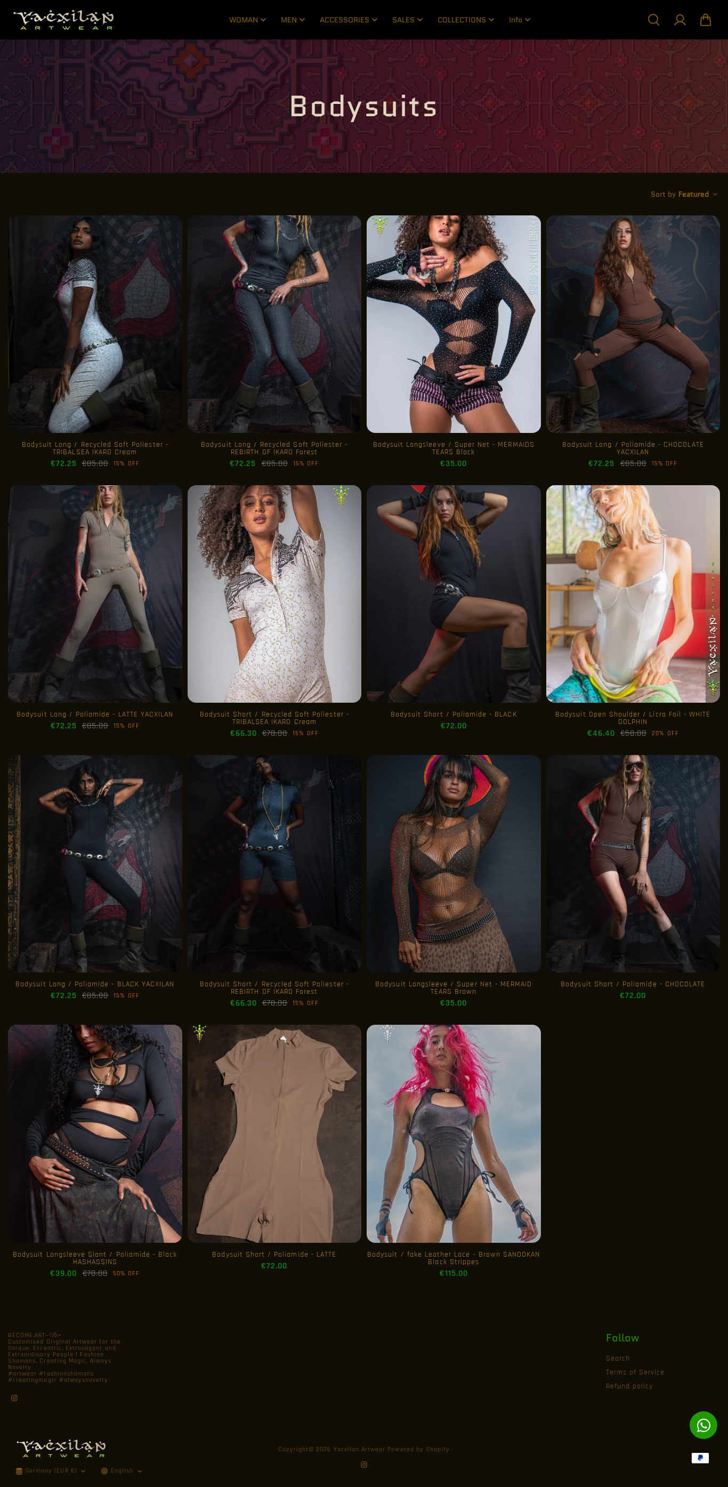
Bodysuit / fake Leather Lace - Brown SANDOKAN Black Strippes (453, 1258)
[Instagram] (14, 1398)
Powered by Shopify (418, 1449)
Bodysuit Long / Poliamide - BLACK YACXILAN (94, 984)
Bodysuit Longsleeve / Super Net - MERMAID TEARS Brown (453, 987)
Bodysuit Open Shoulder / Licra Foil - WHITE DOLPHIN (632, 718)
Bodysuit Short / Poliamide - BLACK (454, 714)
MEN (289, 19)
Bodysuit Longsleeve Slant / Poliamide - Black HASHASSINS (95, 1258)
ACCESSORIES (344, 19)
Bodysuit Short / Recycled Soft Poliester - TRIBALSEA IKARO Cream (274, 718)
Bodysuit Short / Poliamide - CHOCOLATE (633, 984)
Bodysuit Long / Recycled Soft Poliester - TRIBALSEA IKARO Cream (95, 448)
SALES (403, 19)
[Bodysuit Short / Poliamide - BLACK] (454, 594)
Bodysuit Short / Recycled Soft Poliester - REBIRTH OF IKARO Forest (274, 987)
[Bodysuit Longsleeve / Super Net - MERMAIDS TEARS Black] (454, 324)
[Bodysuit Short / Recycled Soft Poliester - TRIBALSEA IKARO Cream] (275, 594)
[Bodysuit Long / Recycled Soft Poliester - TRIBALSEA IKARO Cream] (95, 324)
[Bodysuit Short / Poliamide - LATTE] (275, 1133)
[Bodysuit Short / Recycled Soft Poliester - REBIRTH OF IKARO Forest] (275, 863)
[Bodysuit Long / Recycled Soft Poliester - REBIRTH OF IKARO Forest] (275, 324)
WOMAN (243, 19)
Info (515, 19)
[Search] (653, 19)
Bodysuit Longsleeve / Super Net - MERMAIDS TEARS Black (454, 448)
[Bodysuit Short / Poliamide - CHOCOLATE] (633, 863)
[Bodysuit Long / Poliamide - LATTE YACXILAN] (95, 594)
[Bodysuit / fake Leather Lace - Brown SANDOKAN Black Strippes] (454, 1133)
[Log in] (679, 19)
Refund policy (629, 1386)
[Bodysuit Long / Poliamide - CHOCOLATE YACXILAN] (633, 324)
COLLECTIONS (462, 19)
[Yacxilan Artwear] (64, 19)
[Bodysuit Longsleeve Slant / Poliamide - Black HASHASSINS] (95, 1133)
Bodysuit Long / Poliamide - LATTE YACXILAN (95, 714)
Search (618, 1358)
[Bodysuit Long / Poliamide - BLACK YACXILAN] (95, 863)
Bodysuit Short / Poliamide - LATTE (274, 1254)
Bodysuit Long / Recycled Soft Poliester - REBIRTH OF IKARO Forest (274, 448)
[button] (705, 19)
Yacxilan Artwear (360, 1449)
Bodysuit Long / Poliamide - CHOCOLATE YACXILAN (633, 448)
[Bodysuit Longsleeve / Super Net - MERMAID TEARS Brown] (454, 863)
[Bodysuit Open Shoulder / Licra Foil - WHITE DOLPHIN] (633, 594)
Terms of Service (635, 1372)
